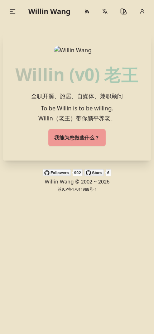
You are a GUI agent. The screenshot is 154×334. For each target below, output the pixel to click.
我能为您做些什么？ (77, 137)
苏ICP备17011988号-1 (77, 189)
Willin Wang (49, 11)
